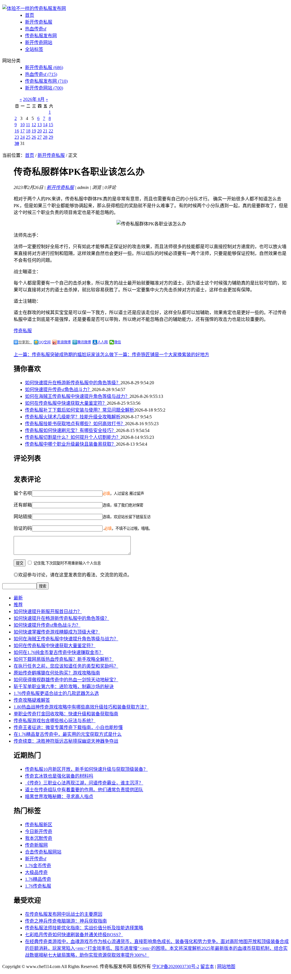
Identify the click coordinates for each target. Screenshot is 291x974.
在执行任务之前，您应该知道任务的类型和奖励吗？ (66, 666)
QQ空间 (45, 342)
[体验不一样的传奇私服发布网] (34, 8)
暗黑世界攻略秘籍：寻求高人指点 (59, 796)
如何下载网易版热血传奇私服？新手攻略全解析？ (64, 659)
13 (39, 124)
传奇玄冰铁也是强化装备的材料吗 (59, 776)
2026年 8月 (34, 99)
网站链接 (23, 516)
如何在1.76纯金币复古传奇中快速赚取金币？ (58, 652)
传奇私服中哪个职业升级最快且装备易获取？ (70, 444)
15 (51, 124)
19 (34, 130)
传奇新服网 (36, 845)
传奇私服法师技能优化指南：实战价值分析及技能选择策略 (84, 927)
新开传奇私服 (38, 22)
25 (28, 137)
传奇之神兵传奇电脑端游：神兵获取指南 (66, 921)
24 (22, 137)
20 (39, 130)
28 (45, 137)
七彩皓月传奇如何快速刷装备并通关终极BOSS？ (74, 934)
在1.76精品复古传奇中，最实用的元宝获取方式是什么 (68, 734)
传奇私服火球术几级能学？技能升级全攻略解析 (72, 416)
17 (22, 130)
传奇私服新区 (38, 824)
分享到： (25, 342)
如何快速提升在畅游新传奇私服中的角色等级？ (72, 382)
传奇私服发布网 (41, 35)
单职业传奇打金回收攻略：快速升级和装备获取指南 (66, 713)
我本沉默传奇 (38, 838)
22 (51, 130)
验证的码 (23, 528)
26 (34, 137)
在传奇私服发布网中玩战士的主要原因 (63, 914)
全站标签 (34, 49)
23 (16, 137)
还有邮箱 (23, 504)
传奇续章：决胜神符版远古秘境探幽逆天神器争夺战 (66, 741)
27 (39, 137)
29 (51, 137)
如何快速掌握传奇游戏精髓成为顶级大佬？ (57, 632)
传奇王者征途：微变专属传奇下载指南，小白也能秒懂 (68, 727)
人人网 (102, 342)
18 (28, 130)
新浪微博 (64, 342)
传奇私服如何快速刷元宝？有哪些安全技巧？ (70, 430)
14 (45, 124)
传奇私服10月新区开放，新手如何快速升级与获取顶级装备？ (86, 769)
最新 (18, 597)
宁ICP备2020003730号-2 (175, 966)
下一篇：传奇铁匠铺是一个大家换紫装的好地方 (161, 354)
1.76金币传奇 (38, 865)
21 (45, 130)
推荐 (18, 604)
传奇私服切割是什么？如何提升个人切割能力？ (72, 437)
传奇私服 (23, 330)
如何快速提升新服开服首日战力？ (48, 611)
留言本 (207, 966)
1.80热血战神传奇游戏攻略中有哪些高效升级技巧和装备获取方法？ (81, 707)
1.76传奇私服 (38, 886)
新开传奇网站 (38, 42)
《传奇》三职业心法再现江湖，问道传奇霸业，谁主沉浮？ (84, 782)
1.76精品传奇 (38, 879)
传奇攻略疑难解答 (32, 700)
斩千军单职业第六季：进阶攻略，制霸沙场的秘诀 (64, 686)
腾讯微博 (84, 342)
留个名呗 (23, 493)
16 (16, 130)
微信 (117, 342)
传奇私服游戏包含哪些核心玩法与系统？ (54, 720)
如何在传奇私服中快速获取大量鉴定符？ (66, 403)
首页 (29, 15)
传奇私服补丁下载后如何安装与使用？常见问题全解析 (79, 410)
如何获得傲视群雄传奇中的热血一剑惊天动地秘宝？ (66, 679)
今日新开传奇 (38, 831)
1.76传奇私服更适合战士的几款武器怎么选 (56, 693)
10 (22, 124)
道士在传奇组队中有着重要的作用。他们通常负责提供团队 (84, 789)
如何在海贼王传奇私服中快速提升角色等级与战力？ (77, 396)
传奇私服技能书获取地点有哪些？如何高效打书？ (75, 423)
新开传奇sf (35, 858)
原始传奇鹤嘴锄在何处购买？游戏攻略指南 (57, 672)
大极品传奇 (36, 872)
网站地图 (226, 966)
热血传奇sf (35, 28)
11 (28, 124)
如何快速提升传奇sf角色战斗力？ (58, 389)
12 (34, 124)
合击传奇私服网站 (43, 852)
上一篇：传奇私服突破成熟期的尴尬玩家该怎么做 (64, 354)
